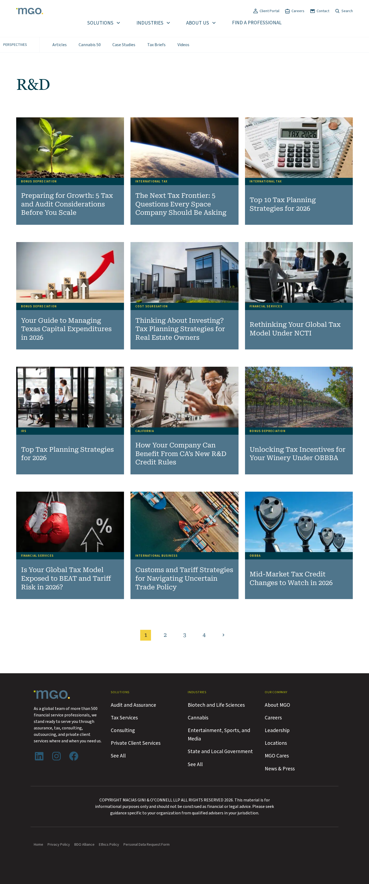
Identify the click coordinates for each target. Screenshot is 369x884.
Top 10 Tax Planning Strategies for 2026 (283, 204)
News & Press (280, 769)
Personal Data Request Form (146, 844)
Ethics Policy (109, 844)
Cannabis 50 (90, 45)
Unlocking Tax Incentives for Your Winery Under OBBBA (297, 454)
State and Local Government (220, 751)
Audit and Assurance (133, 705)
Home (38, 844)
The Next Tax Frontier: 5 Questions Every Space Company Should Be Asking (180, 204)
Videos (183, 45)
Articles (59, 45)
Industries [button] (149, 23)
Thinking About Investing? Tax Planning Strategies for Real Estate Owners (180, 329)
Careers (297, 11)
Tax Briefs (156, 45)
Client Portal (269, 11)
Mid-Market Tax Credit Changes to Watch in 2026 (291, 578)
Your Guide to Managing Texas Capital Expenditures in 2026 (66, 329)
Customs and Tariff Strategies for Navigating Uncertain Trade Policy (184, 578)
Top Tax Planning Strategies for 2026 (67, 454)
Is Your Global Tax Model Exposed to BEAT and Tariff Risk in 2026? (66, 578)
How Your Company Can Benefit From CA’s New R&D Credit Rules (180, 453)
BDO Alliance (84, 844)
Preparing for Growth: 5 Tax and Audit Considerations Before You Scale (67, 204)
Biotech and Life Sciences (216, 705)
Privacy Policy (59, 844)
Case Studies (123, 45)
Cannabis (198, 718)
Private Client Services (135, 743)
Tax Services (124, 718)
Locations (276, 743)
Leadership (277, 730)
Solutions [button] (100, 23)
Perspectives (15, 44)
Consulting (123, 730)
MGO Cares (277, 756)
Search (347, 11)
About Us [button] (197, 23)
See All (118, 756)
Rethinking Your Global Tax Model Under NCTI (295, 329)
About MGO (277, 705)
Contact (323, 11)
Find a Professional (257, 22)
